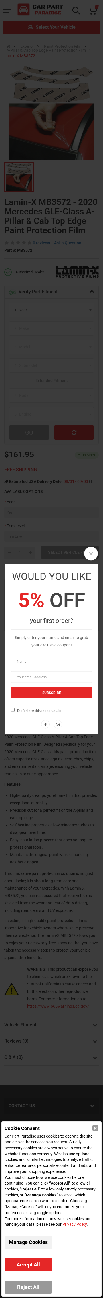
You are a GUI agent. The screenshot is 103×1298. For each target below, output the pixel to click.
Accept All (28, 1265)
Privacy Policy (74, 1224)
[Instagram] (58, 724)
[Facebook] (45, 724)
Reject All (28, 1287)
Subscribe (51, 693)
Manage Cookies (28, 1242)
